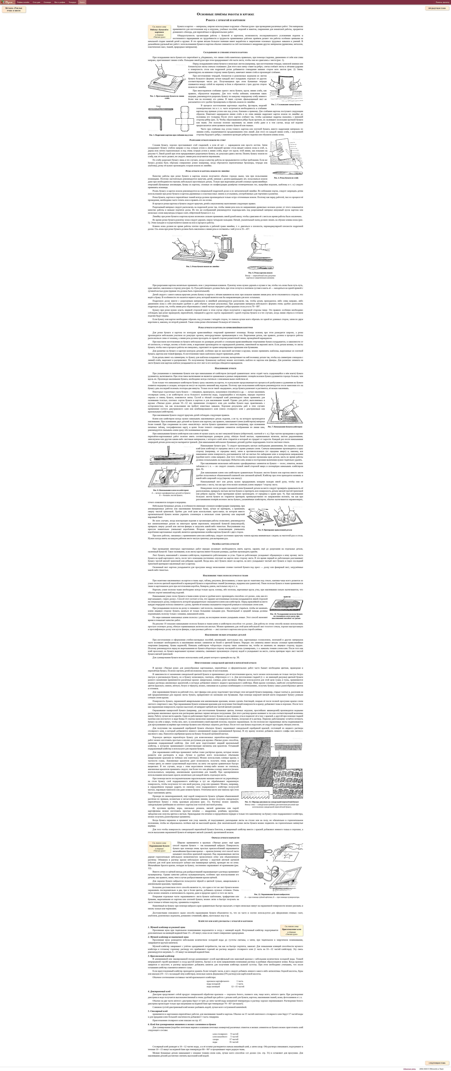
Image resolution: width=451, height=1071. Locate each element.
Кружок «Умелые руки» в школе (14, 9)
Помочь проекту (442, 2)
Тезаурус (72, 2)
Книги (82, 2)
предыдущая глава (437, 8)
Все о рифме (59, 2)
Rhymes (8, 2)
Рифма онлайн (23, 2)
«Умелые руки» (159, 32)
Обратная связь (409, 1069)
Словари (47, 2)
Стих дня (36, 2)
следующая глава (437, 1063)
